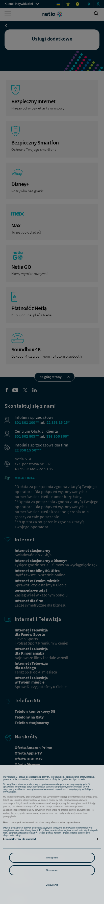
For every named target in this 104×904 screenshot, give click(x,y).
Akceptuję (52, 857)
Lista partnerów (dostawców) (19, 839)
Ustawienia (52, 884)
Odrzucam (52, 870)
